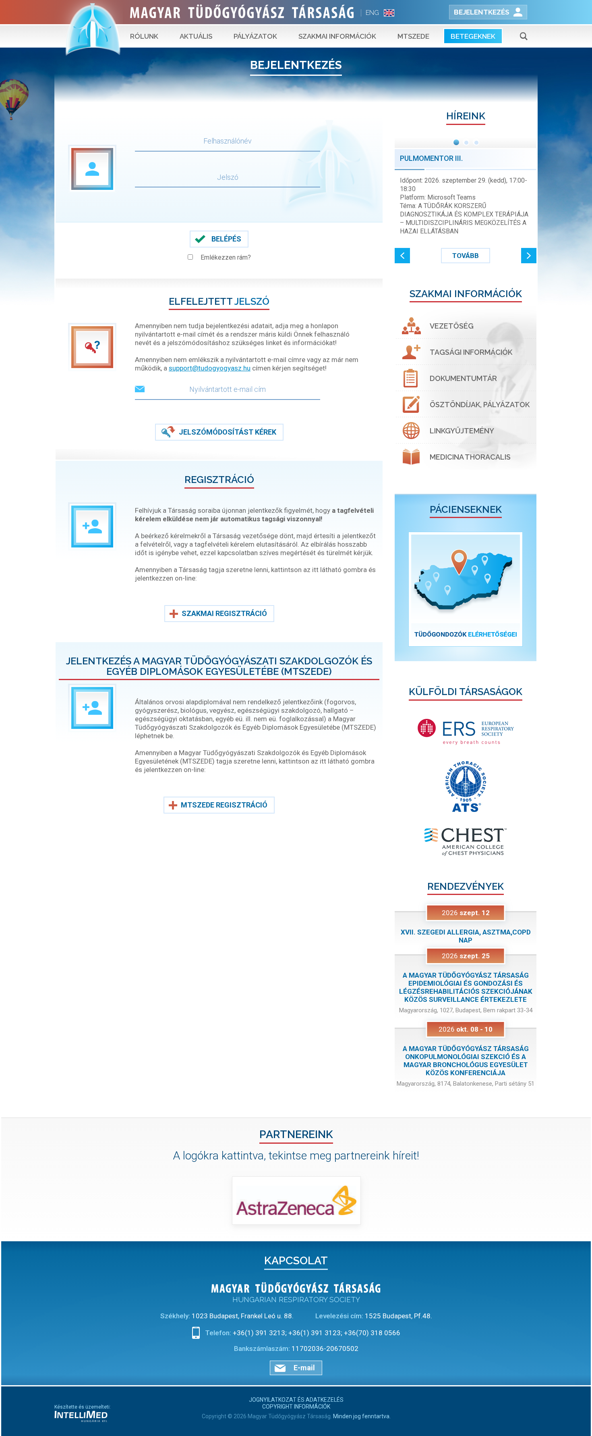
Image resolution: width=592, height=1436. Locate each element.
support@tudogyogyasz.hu (209, 368)
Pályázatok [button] (255, 36)
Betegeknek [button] (473, 36)
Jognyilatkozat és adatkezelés (296, 1399)
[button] (402, 255)
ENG (372, 13)
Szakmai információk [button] (337, 36)
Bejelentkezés (481, 12)
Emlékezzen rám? (226, 257)
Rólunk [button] (144, 36)
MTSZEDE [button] (413, 36)
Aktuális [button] (196, 36)
